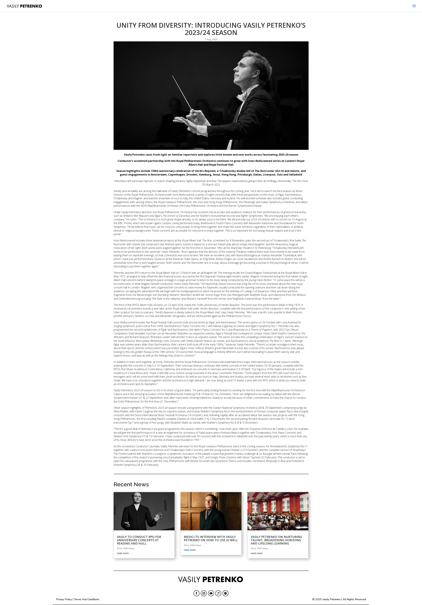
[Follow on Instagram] (204, 593)
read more (123, 553)
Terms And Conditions (86, 599)
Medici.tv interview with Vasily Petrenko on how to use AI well (211, 538)
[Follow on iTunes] (218, 593)
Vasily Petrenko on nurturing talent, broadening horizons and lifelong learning (276, 540)
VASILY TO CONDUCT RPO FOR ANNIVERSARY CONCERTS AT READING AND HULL (139, 540)
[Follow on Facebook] (196, 593)
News (131, 548)
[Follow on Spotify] (225, 593)
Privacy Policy (64, 599)
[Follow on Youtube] (211, 593)
